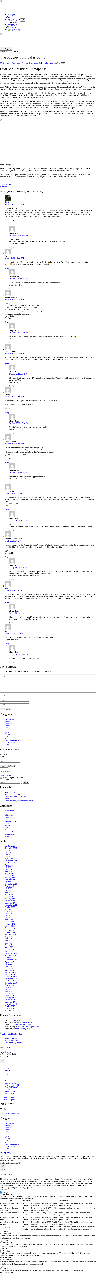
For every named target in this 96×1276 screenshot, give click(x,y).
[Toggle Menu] (22, 20)
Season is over (10, 792)
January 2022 (10, 926)
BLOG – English (11, 1083)
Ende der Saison (11, 1039)
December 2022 (11, 903)
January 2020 (10, 974)
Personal (25, 63)
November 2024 (11, 861)
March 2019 (9, 996)
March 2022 (9, 922)
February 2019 (10, 998)
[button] (48, 1097)
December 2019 (11, 977)
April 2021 (9, 945)
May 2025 (8, 856)
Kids (6, 738)
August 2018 (9, 1008)
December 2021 (11, 928)
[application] (18, 20)
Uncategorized (34, 63)
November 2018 (11, 1004)
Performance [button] (4, 1240)
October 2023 (10, 882)
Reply (7, 225)
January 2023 (10, 901)
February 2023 (10, 899)
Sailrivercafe (14, 1033)
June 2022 (8, 915)
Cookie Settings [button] (6, 1163)
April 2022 (9, 920)
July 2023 (8, 888)
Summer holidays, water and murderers (19, 801)
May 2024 (8, 871)
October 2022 (10, 907)
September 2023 (11, 884)
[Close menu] (2, 1061)
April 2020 (9, 968)
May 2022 (8, 918)
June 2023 (8, 890)
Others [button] (2, 1266)
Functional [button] (4, 1231)
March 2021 (9, 947)
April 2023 (9, 894)
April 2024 (9, 873)
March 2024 (9, 875)
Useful (7, 1068)
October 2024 (10, 863)
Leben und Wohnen (12, 740)
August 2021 (9, 937)
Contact (7, 1074)
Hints (7, 732)
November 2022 (11, 905)
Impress (7, 1070)
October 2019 (10, 981)
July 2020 (8, 964)
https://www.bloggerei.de (9, 1113)
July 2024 (8, 867)
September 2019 (11, 983)
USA (7, 728)
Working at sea (10, 730)
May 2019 (8, 991)
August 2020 (9, 962)
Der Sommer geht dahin (13, 1043)
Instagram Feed (10, 1091)
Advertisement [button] (5, 1257)
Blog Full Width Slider (13, 1087)
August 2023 (9, 886)
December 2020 (11, 953)
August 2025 (9, 850)
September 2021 (11, 934)
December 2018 (11, 1002)
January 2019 (10, 1000)
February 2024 (10, 878)
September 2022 (11, 909)
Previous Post (6, 185)
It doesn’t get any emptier (14, 794)
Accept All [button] (16, 1163)
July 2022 (8, 913)
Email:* (3, 761)
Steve (7, 588)
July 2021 (8, 939)
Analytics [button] (3, 1249)
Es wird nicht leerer (12, 1041)
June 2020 (8, 966)
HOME (7, 1089)
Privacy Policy (10, 1093)
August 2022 (9, 911)
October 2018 (10, 1006)
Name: (2, 757)
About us (8, 1081)
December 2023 (11, 880)
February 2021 (10, 949)
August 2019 (9, 985)
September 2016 (11, 1010)
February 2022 (10, 924)
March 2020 (9, 970)
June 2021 (8, 941)
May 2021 (8, 943)
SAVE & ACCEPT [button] (7, 1273)
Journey (8, 721)
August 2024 (9, 865)
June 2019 (8, 989)
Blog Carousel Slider (12, 1085)
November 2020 (11, 956)
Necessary (6, 1192)
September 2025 (11, 848)
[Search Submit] (21, 782)
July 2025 (8, 852)
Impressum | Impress (7, 1100)
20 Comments (5, 63)
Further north (9, 799)
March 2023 (9, 897)
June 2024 (8, 869)
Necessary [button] (4, 1190)
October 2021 (10, 932)
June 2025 (8, 854)
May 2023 (8, 892)
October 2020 (10, 958)
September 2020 (11, 960)
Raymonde (9, 202)
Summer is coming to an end (15, 797)
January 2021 (10, 951)
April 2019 (9, 993)
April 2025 (9, 859)
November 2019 (11, 979)
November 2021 (11, 930)
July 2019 (8, 987)
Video (7, 745)
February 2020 (10, 972)
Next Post (5, 187)
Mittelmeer (9, 724)
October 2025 (10, 846)
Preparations (16, 63)
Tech (6, 736)
